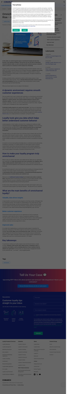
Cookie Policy (32, 26)
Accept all (16, 30)
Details (24, 30)
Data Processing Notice (23, 26)
